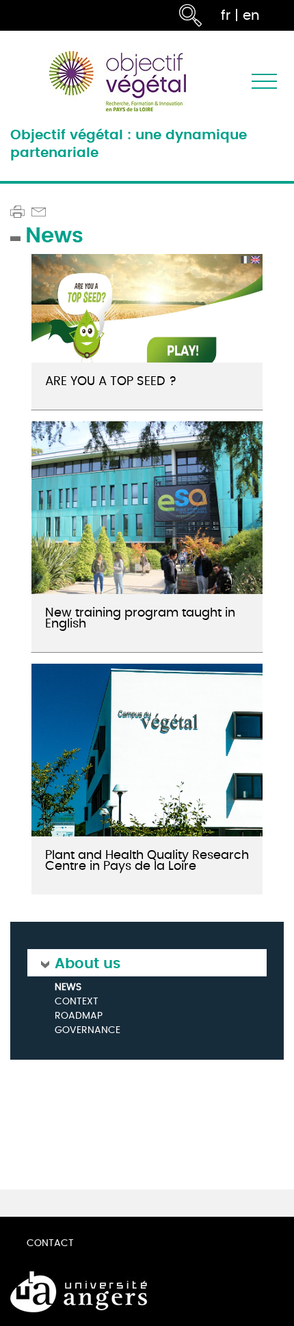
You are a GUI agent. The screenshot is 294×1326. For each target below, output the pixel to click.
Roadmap (79, 1016)
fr (225, 15)
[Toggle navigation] (264, 81)
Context (76, 1002)
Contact (50, 1243)
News (68, 987)
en (251, 15)
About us (87, 962)
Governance (87, 1030)
